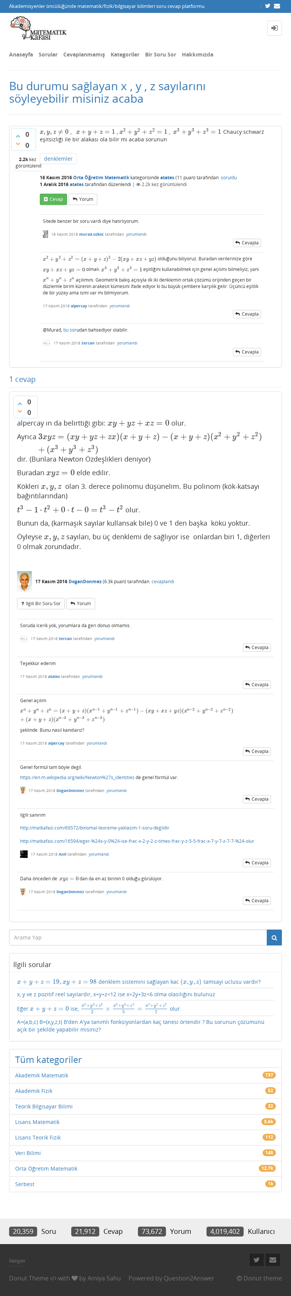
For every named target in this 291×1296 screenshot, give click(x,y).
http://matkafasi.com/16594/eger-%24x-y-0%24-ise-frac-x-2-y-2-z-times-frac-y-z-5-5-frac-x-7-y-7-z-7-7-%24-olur (137, 841)
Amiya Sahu (104, 1278)
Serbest (24, 1184)
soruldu (229, 177)
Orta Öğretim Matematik (101, 177)
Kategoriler (125, 54)
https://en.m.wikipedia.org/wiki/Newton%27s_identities (77, 777)
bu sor (70, 330)
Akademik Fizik (33, 1090)
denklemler (58, 158)
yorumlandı (136, 234)
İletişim (17, 1260)
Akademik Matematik (41, 1075)
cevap (56, 199)
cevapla (250, 242)
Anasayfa (21, 54)
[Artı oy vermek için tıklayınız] (18, 136)
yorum (86, 199)
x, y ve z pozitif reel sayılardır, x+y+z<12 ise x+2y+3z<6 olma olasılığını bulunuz (116, 994)
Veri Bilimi (28, 1153)
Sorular (48, 54)
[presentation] (54, 131)
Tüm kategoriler (48, 1059)
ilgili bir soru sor (43, 603)
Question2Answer (189, 1278)
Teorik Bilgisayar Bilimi (44, 1106)
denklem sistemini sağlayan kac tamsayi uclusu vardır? (139, 982)
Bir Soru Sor (160, 54)
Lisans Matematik (37, 1121)
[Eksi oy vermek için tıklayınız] (18, 143)
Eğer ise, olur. (99, 1008)
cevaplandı (163, 581)
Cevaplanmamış (84, 54)
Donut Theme (28, 1278)
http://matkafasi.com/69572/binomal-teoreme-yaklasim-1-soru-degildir (94, 828)
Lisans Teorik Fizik (38, 1137)
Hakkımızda (197, 54)
